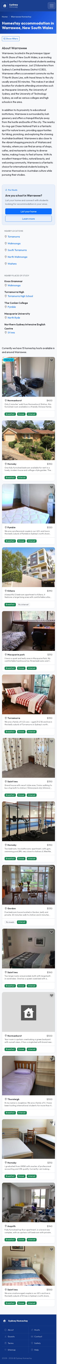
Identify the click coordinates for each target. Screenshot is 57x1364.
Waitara (12, 263)
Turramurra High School (20, 296)
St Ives (11, 332)
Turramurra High (14, 292)
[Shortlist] (52, 360)
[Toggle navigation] (51, 5)
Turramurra (14, 236)
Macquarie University (17, 313)
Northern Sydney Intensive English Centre (24, 326)
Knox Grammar (13, 281)
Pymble (12, 306)
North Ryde (14, 317)
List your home (29, 211)
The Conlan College (16, 302)
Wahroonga (14, 243)
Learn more (28, 218)
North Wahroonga (17, 256)
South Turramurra (17, 250)
